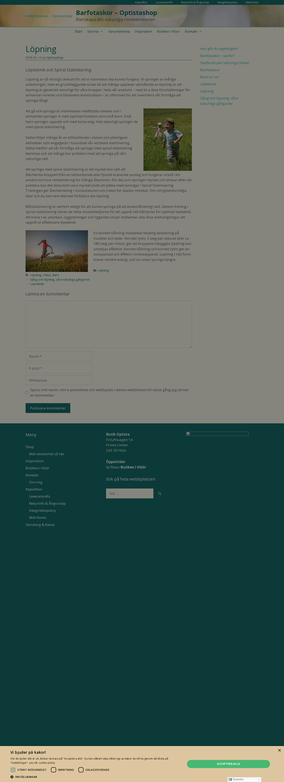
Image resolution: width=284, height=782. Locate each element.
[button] (95, 777)
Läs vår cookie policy (42, 763)
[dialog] (142, 391)
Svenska (237, 779)
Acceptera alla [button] (228, 764)
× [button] (279, 750)
